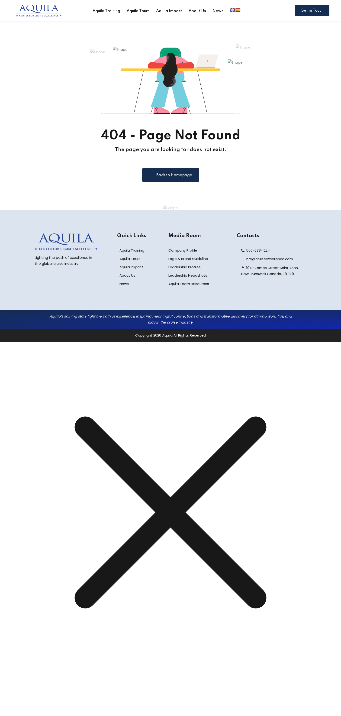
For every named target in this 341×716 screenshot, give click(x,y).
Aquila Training (106, 11)
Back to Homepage (174, 175)
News (217, 11)
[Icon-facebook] (242, 293)
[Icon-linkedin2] (252, 293)
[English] (232, 10)
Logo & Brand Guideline (188, 258)
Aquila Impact (169, 11)
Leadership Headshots (187, 275)
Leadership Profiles (184, 267)
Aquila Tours (138, 11)
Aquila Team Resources (188, 283)
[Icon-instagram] (262, 293)
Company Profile (182, 250)
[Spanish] (238, 10)
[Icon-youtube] (272, 293)
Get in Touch (312, 11)
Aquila (167, 335)
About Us (197, 11)
